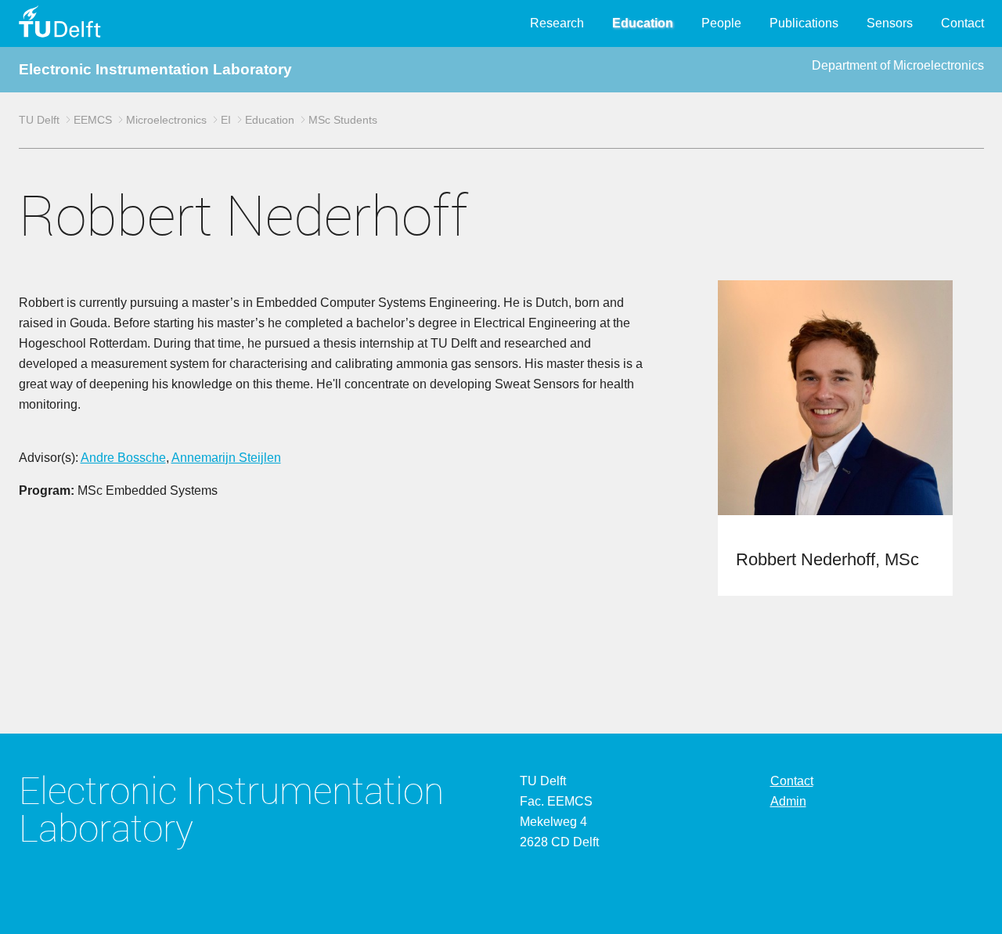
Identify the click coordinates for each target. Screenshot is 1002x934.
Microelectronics (166, 120)
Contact (962, 23)
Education (642, 23)
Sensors (890, 23)
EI (226, 120)
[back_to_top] (969, 900)
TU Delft (39, 120)
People (721, 23)
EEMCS (93, 120)
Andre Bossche (123, 457)
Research (557, 23)
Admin (788, 801)
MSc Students (342, 120)
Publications (804, 23)
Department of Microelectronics (898, 65)
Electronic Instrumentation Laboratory (155, 69)
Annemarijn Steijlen (226, 457)
